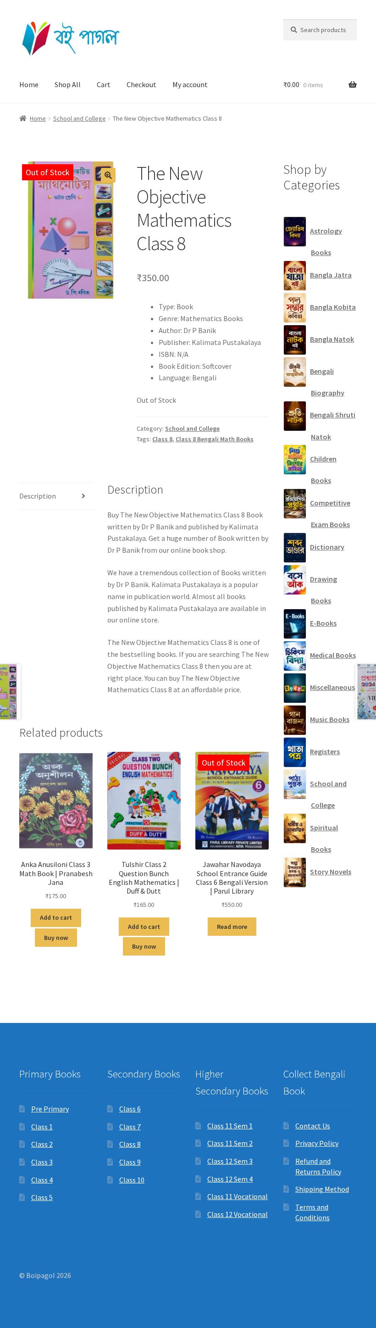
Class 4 (42, 1179)
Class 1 (42, 1126)
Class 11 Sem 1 (230, 1125)
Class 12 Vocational (237, 1214)
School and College (79, 118)
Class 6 (130, 1108)
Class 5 (42, 1197)
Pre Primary (50, 1108)
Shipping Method (322, 1189)
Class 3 (42, 1162)
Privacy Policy (316, 1143)
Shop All (68, 84)
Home (29, 84)
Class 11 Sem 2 (230, 1143)
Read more (232, 926)
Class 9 (130, 1162)
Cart (104, 84)
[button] (108, 175)
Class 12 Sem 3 (230, 1161)
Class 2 (42, 1144)
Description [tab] (37, 495)
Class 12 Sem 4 (230, 1179)
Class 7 (130, 1126)
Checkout (141, 84)
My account (190, 84)
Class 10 (131, 1179)
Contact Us (312, 1125)
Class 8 (162, 439)
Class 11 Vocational (237, 1196)
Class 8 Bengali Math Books (215, 439)
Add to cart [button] (56, 917)
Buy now (56, 937)
